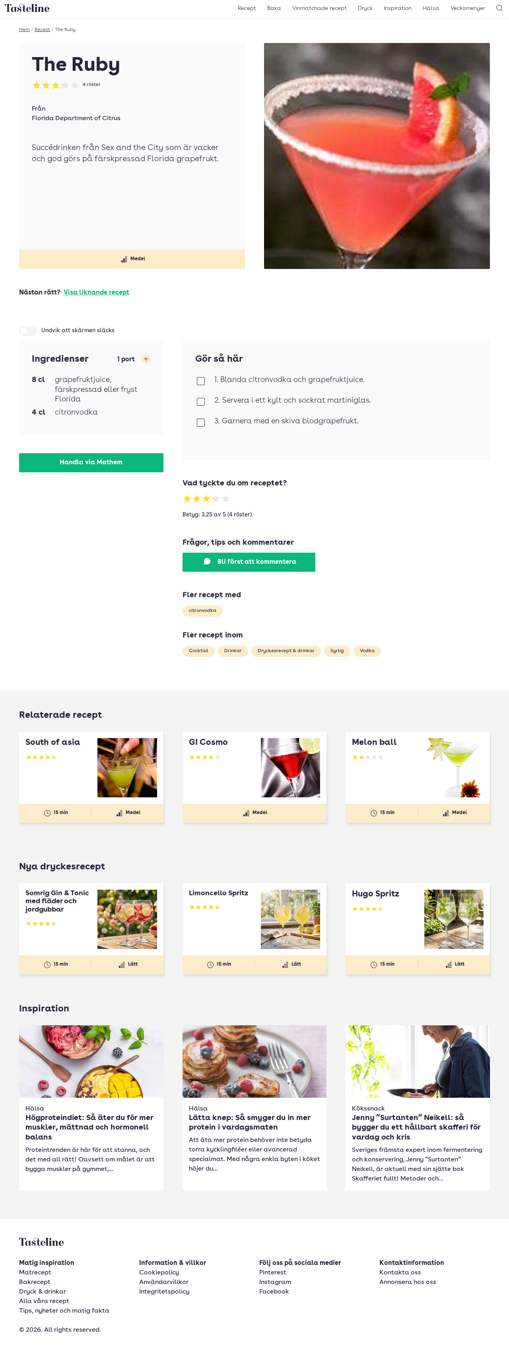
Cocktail (198, 651)
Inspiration (398, 8)
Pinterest (272, 1273)
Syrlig (337, 651)
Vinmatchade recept (319, 8)
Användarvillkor (163, 1282)
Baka (274, 8)
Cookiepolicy (159, 1273)
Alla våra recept (44, 1301)
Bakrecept (35, 1282)
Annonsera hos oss (407, 1282)
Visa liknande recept (96, 293)
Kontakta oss (400, 1273)
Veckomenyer (468, 8)
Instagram (275, 1282)
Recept (247, 8)
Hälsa (431, 8)
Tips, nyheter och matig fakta (64, 1311)
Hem (24, 29)
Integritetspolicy (164, 1292)
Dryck (365, 8)
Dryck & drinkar (42, 1292)
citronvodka (202, 610)
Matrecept (35, 1273)
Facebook (274, 1292)
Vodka (367, 651)
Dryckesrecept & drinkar (286, 651)
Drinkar (233, 651)
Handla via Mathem (91, 463)
